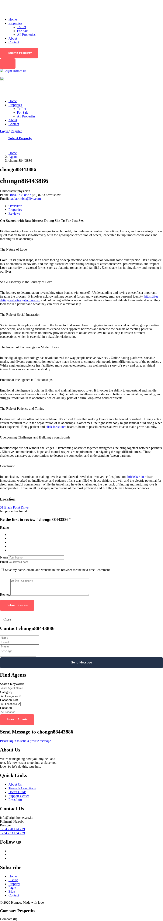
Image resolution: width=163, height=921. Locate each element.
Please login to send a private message (25, 741)
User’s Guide (17, 792)
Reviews (14, 213)
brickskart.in (135, 476)
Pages (12, 887)
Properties (15, 23)
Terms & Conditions (22, 788)
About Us (15, 784)
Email (4, 562)
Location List (9, 700)
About (12, 38)
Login (4, 131)
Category (6, 692)
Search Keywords (12, 684)
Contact (13, 42)
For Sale (22, 31)
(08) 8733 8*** (46, 195)
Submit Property (20, 53)
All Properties (26, 34)
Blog (11, 891)
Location (6, 708)
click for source (56, 427)
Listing (13, 880)
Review (5, 594)
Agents (13, 157)
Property (14, 884)
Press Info (15, 799)
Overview (15, 206)
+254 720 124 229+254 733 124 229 (12, 831)
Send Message (81, 662)
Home (12, 19)
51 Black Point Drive (14, 507)
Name (4, 557)
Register (16, 131)
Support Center (18, 796)
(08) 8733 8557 (20, 195)
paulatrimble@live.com (25, 198)
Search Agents (17, 719)
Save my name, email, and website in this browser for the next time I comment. (58, 570)
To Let (21, 27)
